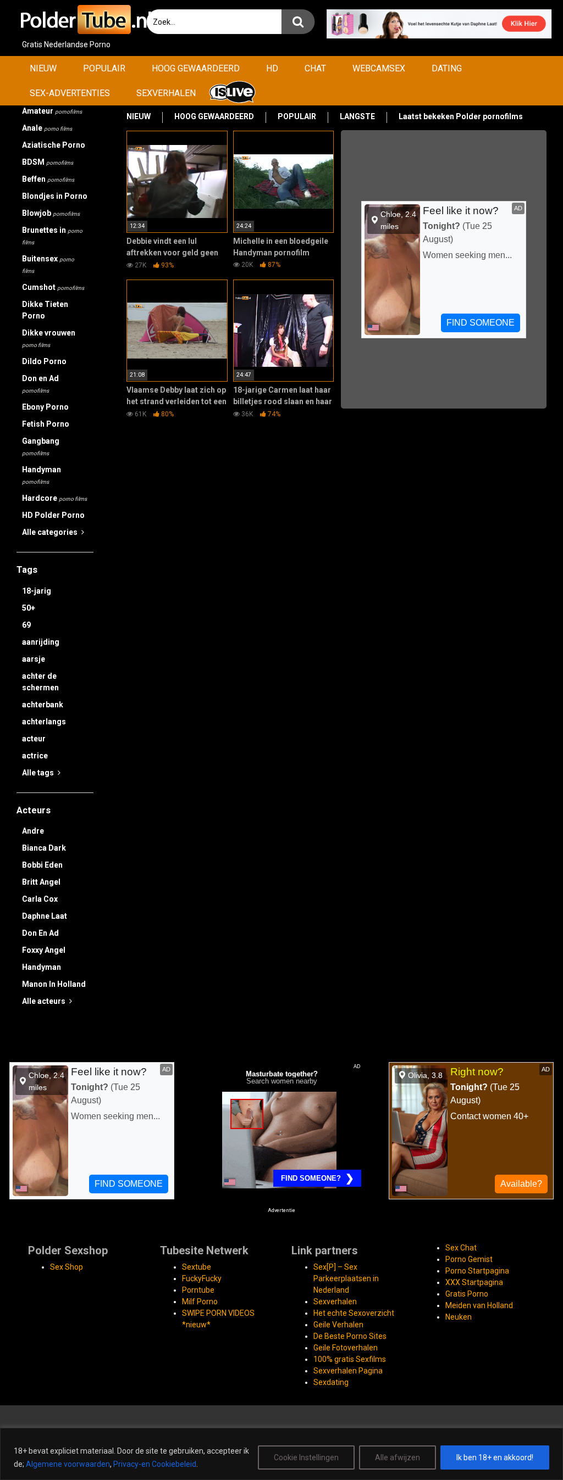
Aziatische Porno (53, 145)
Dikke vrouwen (48, 338)
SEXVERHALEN (166, 93)
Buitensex (48, 264)
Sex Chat (461, 1247)
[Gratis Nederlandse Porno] (85, 19)
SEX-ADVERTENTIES (70, 93)
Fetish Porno (45, 424)
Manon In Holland (54, 984)
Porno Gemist (469, 1259)
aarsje (33, 659)
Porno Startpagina (477, 1270)
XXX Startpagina (474, 1282)
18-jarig (36, 591)
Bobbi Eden (42, 865)
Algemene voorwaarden (68, 1464)
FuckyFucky (202, 1278)
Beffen (48, 179)
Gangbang (40, 446)
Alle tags (39, 772)
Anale (47, 128)
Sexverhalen (335, 1301)
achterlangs (44, 721)
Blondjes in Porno (54, 196)
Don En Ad (40, 933)
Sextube (196, 1267)
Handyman (41, 475)
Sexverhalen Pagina (348, 1370)
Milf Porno (200, 1301)
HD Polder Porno (53, 515)
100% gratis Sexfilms (349, 1359)
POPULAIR (104, 68)
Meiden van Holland (479, 1305)
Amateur (52, 111)
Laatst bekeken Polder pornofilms (461, 116)
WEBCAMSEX (378, 68)
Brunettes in (52, 235)
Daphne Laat (44, 916)
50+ (28, 608)
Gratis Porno (466, 1293)
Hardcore (54, 498)
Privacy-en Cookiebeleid (154, 1464)
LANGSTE (357, 116)
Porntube (198, 1290)
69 (26, 625)
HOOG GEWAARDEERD (196, 68)
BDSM (47, 162)
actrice (35, 755)
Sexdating (331, 1382)
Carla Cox (40, 899)
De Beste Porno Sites (350, 1336)
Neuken (458, 1317)
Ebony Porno (45, 407)
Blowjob (51, 213)
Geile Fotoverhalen (345, 1347)
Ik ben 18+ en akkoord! (494, 1457)
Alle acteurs (44, 1001)
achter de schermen (40, 682)
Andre (33, 830)
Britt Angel (41, 882)
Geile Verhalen (338, 1324)
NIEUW (43, 68)
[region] (281, 1454)
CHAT (315, 68)
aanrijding (40, 642)
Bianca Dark (44, 848)
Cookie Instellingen (306, 1457)
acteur (34, 738)
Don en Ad (40, 384)
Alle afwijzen (397, 1457)
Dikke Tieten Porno (45, 310)
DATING (447, 68)
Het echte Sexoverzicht (353, 1313)
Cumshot (53, 287)
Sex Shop (66, 1267)
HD (272, 68)
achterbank (42, 704)
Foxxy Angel (43, 950)
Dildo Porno (44, 361)
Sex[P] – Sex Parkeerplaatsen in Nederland (346, 1278)
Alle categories (50, 532)
